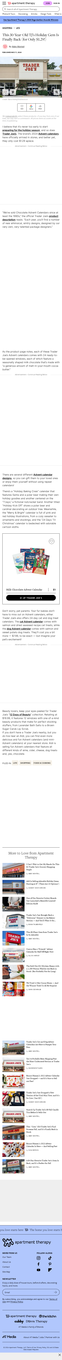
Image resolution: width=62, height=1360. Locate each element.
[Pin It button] (13, 92)
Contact (6, 1266)
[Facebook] (38, 1264)
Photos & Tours (8, 13)
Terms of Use (31, 1347)
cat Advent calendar (31, 621)
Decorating (23, 13)
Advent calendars (48, 133)
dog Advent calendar (19, 628)
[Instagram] (38, 1258)
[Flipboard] (50, 1270)
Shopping (7, 28)
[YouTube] (38, 1270)
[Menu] (4, 3)
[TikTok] (50, 1258)
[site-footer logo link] (9, 1337)
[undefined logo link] (21, 3)
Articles (34, 13)
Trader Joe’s (9, 133)
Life (18, 28)
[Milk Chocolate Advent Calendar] (31, 561)
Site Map (6, 1271)
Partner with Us (53, 1337)
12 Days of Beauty (20, 714)
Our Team (6, 1257)
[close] (59, 1355)
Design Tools (46, 13)
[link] (43, 867)
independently (11, 116)
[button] (57, 92)
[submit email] (55, 1292)
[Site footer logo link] (31, 1242)
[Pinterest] (50, 1264)
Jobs (42, 1337)
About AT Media (30, 1337)
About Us (6, 1261)
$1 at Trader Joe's (31, 597)
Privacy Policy (16, 1302)
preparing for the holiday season (21, 130)
